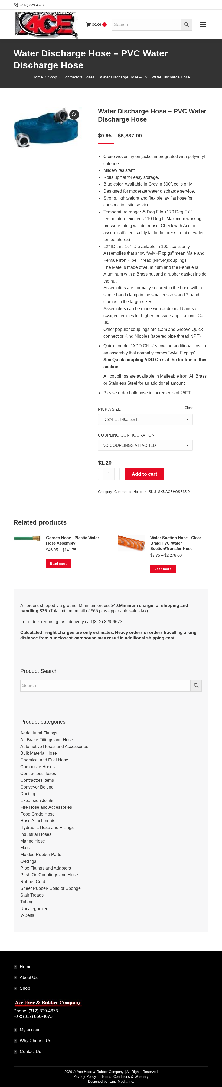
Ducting (27, 793)
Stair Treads (32, 895)
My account (31, 1030)
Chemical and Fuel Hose (44, 760)
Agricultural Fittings (38, 733)
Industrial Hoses (35, 834)
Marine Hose (32, 841)
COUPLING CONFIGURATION (126, 435)
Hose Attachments (37, 820)
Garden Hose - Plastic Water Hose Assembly (72, 540)
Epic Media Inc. (122, 1081)
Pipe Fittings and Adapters (45, 868)
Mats (25, 848)
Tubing (27, 902)
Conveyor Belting (37, 787)
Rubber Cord (32, 881)
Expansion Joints (36, 800)
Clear (189, 408)
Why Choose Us (35, 1040)
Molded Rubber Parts (40, 854)
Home (25, 966)
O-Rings (28, 861)
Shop (25, 988)
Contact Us (30, 1051)
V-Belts (27, 915)
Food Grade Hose (37, 814)
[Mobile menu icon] (203, 24)
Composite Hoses (37, 766)
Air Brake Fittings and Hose (46, 739)
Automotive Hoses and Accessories (54, 746)
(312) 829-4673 (32, 5)
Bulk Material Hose (38, 753)
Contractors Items (37, 780)
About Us (29, 977)
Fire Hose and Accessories (46, 807)
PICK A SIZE (109, 409)
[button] (74, 115)
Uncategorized (34, 908)
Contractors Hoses (128, 492)
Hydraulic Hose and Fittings (47, 827)
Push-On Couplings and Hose (49, 875)
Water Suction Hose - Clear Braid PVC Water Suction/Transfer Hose (175, 543)
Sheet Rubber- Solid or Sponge (50, 888)
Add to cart (144, 474)
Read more (58, 564)
